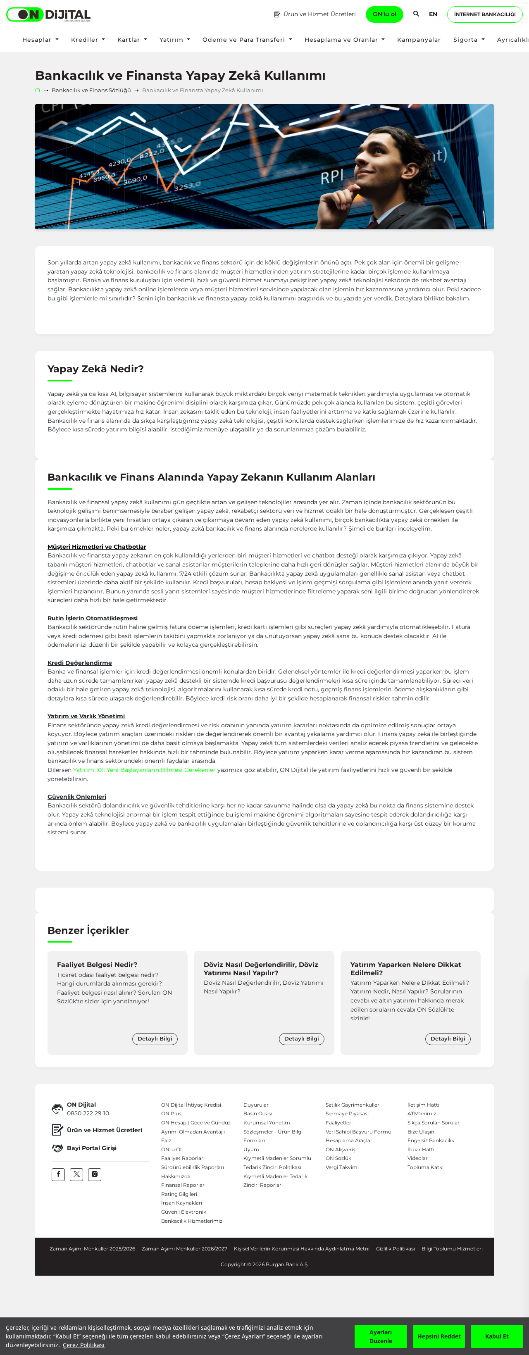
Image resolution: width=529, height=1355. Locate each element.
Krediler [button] (85, 39)
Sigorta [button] (466, 39)
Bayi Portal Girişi (92, 1148)
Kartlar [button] (129, 39)
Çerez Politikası (84, 1345)
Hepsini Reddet (439, 1336)
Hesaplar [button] (38, 39)
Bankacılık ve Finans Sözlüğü (91, 90)
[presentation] (56, 1003)
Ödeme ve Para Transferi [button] (245, 39)
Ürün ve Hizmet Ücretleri (320, 14)
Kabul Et (497, 1336)
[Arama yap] (416, 14)
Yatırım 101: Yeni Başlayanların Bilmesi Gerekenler (145, 770)
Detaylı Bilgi (155, 1039)
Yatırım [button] (173, 39)
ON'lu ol (384, 14)
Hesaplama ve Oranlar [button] (342, 39)
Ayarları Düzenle (380, 1336)
